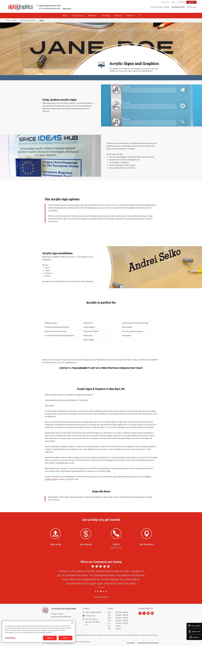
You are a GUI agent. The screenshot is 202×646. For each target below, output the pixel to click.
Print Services (77, 15)
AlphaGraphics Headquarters (61, 617)
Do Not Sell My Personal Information (148, 642)
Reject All (50, 638)
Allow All (65, 638)
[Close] (72, 623)
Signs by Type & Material (27, 20)
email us (147, 477)
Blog (173, 2)
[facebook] (140, 613)
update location (66, 8)
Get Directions (146, 544)
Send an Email (90, 616)
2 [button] (98, 591)
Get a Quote (196, 625)
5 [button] (106, 591)
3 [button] (101, 591)
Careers (196, 637)
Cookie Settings (10, 638)
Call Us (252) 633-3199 (93, 612)
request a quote (51, 479)
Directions (193, 7)
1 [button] (96, 591)
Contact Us (181, 2)
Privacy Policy (131, 642)
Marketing (92, 15)
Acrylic (41, 20)
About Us (164, 2)
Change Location (57, 614)
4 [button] (103, 591)
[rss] (152, 613)
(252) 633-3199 (179, 7)
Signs (64, 15)
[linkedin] (148, 613)
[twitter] (144, 613)
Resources (118, 15)
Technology (105, 15)
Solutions (129, 15)
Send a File (196, 631)
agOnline (191, 2)
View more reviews (101, 597)
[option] (101, 577)
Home (8, 20)
